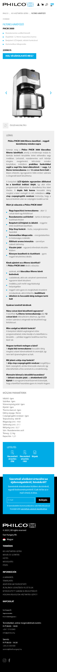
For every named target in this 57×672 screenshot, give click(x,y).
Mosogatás (8, 562)
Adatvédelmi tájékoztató (14, 584)
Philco (5, 13)
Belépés (43, 500)
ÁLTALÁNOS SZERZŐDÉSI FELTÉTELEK (18, 588)
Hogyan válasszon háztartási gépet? (20, 595)
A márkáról (8, 577)
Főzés (5, 565)
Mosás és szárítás (11, 555)
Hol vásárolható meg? (20, 56)
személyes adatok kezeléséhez (34, 509)
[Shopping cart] (42, 4)
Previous (6, 93)
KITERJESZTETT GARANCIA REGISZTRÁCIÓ (20, 591)
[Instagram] (4, 661)
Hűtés (5, 558)
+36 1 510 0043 (9, 629)
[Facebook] (9, 661)
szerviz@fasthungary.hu (12, 649)
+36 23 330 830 (9, 646)
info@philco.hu (9, 633)
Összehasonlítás (18, 125)
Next (51, 93)
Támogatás (8, 581)
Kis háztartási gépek (19, 13)
